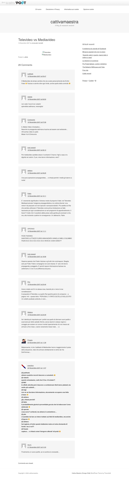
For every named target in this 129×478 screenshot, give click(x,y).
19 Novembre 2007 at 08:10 (36, 150)
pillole (26, 57)
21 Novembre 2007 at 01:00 (36, 447)
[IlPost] (20, 3)
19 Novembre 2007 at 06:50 (36, 99)
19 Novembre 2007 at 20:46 (36, 284)
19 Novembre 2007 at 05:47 (36, 76)
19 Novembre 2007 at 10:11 (36, 196)
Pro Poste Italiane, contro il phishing (94, 64)
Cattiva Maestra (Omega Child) (81, 473)
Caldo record (86, 73)
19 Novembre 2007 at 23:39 (36, 315)
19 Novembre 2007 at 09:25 (36, 173)
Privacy (84, 81)
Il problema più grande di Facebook (94, 49)
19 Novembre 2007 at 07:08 (36, 122)
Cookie (91, 81)
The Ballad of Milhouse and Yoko (93, 67)
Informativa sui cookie (71, 9)
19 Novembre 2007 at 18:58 (36, 256)
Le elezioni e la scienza (90, 61)
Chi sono (38, 9)
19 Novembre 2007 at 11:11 (36, 231)
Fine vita (85, 70)
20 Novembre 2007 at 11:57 (36, 368)
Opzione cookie (88, 9)
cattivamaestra (64, 21)
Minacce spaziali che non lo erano (93, 52)
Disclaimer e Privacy (53, 9)
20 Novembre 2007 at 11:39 (36, 342)
